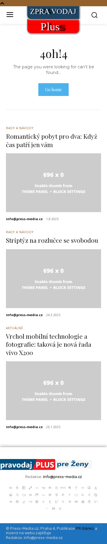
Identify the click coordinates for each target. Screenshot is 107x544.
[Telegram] (37, 501)
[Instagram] (17, 494)
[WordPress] (89, 501)
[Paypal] (63, 494)
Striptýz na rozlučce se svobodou (52, 240)
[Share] (89, 494)
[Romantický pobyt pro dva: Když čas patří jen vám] (53, 182)
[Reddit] (76, 494)
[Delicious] (30, 487)
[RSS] (83, 494)
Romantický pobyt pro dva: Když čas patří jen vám (51, 140)
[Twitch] (56, 501)
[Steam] (30, 501)
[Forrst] (96, 487)
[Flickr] (83, 487)
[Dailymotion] (24, 487)
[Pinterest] (70, 494)
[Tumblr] (50, 501)
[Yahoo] (96, 501)
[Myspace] (43, 494)
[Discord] (50, 487)
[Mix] (37, 494)
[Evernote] (70, 487)
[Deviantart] (37, 487)
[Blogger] (17, 487)
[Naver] (50, 494)
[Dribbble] (56, 487)
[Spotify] (17, 501)
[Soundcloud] (11, 501)
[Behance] (11, 487)
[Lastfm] (24, 494)
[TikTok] (43, 501)
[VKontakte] (76, 501)
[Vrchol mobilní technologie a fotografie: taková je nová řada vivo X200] (53, 390)
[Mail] (30, 494)
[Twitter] (63, 501)
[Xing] (60, 508)
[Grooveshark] (11, 494)
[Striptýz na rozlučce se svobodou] (53, 278)
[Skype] (96, 494)
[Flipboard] (89, 487)
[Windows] (83, 501)
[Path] (56, 494)
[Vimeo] (70, 501)
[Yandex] (47, 508)
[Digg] (43, 487)
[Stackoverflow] (24, 501)
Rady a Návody (20, 128)
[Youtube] (53, 508)
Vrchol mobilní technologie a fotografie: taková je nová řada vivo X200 (48, 344)
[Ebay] (63, 487)
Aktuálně (14, 328)
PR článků (85, 528)
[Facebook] (76, 487)
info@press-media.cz (24, 219)
